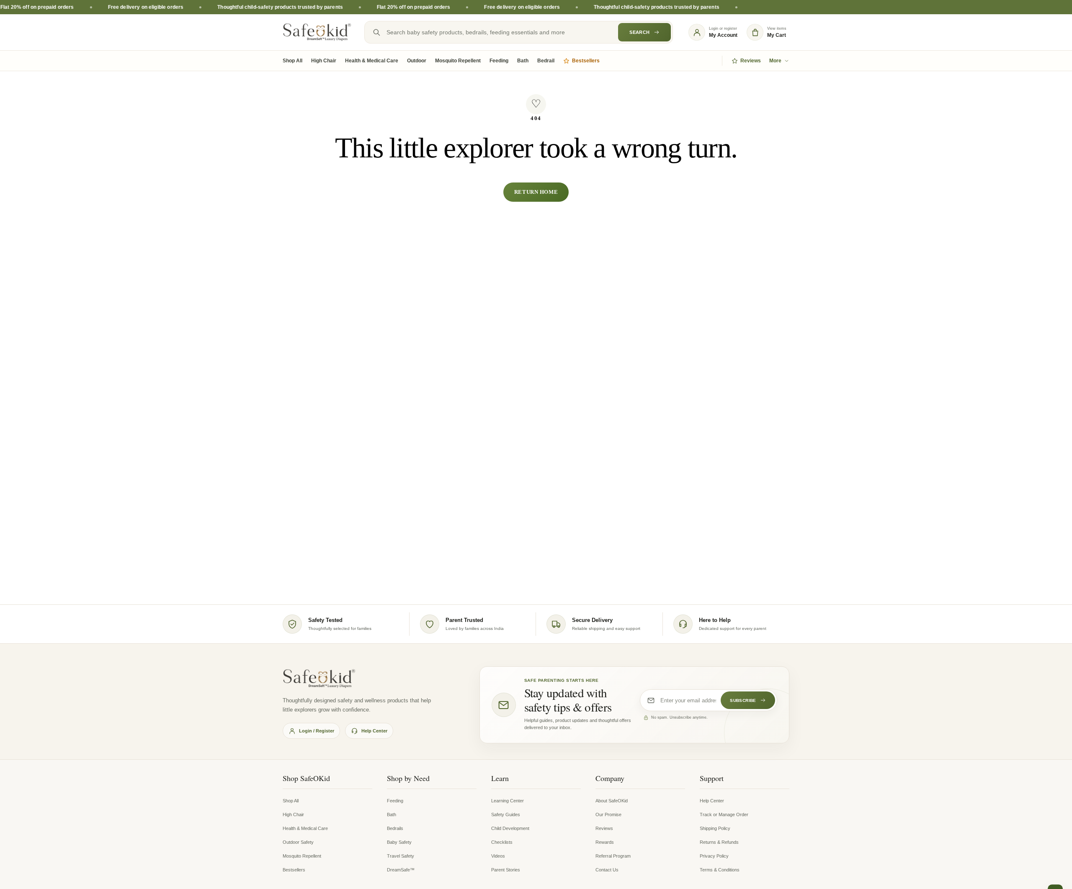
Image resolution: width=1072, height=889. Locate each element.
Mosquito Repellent (458, 61)
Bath (522, 61)
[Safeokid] (317, 32)
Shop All (292, 61)
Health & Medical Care (371, 61)
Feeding (499, 61)
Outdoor (416, 61)
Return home (536, 192)
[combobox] (518, 32)
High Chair (323, 61)
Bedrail (545, 61)
